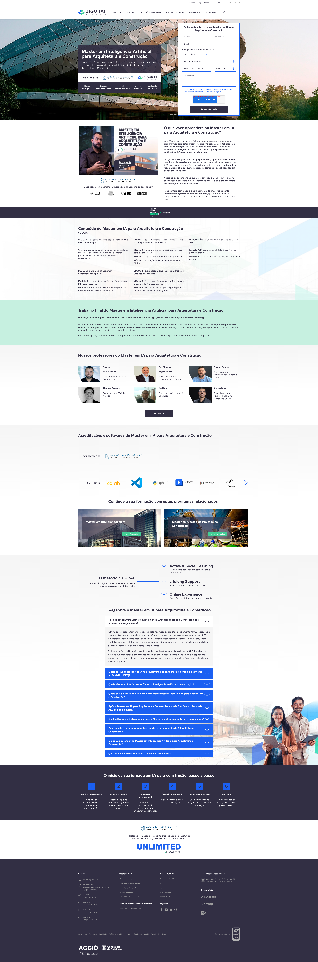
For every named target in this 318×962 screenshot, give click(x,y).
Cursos (131, 12)
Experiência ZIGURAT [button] (150, 12)
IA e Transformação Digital (129, 897)
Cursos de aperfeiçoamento (130, 909)
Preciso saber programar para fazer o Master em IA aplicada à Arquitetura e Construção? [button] (151, 730)
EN (235, 3)
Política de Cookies (116, 934)
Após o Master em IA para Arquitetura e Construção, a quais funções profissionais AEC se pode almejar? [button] (155, 708)
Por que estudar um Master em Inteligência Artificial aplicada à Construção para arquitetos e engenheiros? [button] (154, 621)
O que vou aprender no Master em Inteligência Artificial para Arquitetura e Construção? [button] (150, 742)
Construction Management (129, 883)
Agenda (163, 888)
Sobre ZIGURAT (166, 897)
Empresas (208, 3)
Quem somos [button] (211, 12)
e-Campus (219, 3)
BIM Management (126, 879)
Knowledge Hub (175, 12)
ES (230, 3)
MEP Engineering (126, 892)
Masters (117, 12)
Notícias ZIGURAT (167, 879)
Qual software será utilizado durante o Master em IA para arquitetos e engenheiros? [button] (156, 718)
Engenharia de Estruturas (129, 888)
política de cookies (202, 92)
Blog (199, 3)
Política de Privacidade (98, 934)
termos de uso (217, 89)
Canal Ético (162, 934)
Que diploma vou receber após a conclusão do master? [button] (139, 753)
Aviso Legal (82, 934)
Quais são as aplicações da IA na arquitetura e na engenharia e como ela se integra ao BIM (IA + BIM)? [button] (155, 673)
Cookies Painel (150, 934)
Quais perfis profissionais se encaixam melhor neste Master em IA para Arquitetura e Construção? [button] (155, 695)
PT (239, 3)
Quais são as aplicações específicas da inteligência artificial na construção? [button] (151, 684)
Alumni (192, 3)
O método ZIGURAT (117, 578)
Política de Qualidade (133, 934)
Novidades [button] (194, 12)
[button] (224, 12)
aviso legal (215, 92)
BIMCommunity (166, 892)
